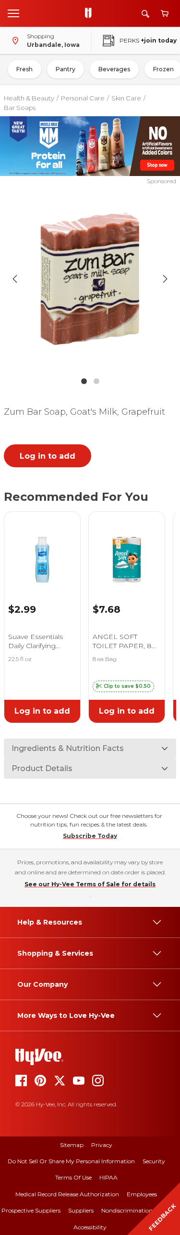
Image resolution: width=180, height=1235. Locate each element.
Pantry (65, 69)
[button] (123, 686)
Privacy (101, 1144)
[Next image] (165, 279)
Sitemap (72, 1144)
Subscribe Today (90, 835)
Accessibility (90, 1227)
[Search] (145, 13)
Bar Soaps (20, 107)
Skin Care (126, 98)
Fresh (24, 69)
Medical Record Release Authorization (67, 1194)
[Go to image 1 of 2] (84, 381)
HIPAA (108, 1177)
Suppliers (81, 1210)
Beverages (114, 69)
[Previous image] (15, 279)
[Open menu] (13, 13)
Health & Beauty (29, 98)
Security (154, 1161)
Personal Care (83, 98)
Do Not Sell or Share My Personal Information (71, 1161)
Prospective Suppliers (30, 1210)
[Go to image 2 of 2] (96, 381)
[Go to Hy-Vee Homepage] (90, 13)
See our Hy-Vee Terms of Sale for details (90, 884)
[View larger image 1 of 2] (90, 279)
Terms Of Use (73, 1177)
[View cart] (164, 14)
